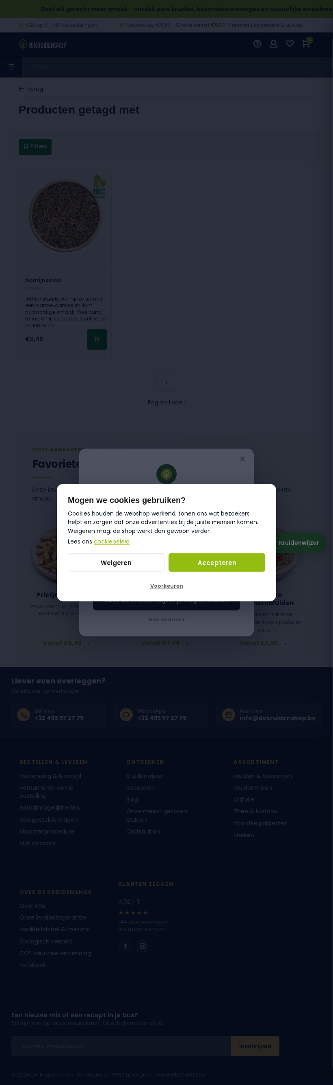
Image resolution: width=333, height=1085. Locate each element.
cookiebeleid (112, 541)
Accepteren (217, 562)
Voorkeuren (166, 586)
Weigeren (116, 562)
